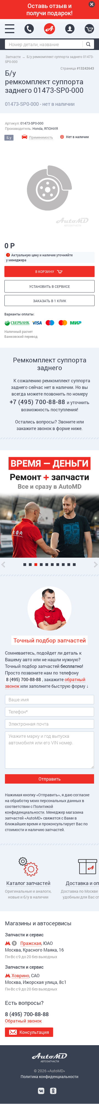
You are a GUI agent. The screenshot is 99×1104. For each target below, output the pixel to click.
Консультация (34, 1032)
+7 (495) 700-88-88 (38, 402)
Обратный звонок (23, 1021)
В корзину (44, 271)
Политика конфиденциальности (49, 1076)
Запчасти (13, 56)
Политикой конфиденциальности (29, 809)
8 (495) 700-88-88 (29, 28)
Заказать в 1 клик (49, 301)
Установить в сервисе (49, 286)
